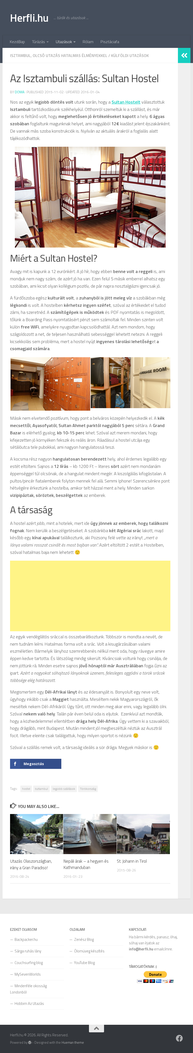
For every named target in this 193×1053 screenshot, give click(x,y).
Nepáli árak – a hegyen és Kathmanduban (86, 864)
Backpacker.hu (26, 939)
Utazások (64, 42)
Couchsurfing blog (29, 963)
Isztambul (41, 788)
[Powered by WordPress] (29, 1042)
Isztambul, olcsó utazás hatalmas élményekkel (58, 55)
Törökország (88, 788)
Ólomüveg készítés (89, 951)
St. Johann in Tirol (132, 861)
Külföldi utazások (130, 55)
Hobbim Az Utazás (29, 1003)
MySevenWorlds (28, 974)
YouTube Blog (84, 963)
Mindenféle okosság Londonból (28, 989)
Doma (19, 92)
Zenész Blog (84, 939)
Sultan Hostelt (126, 102)
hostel (26, 788)
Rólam (88, 42)
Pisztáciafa (110, 42)
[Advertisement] (90, 596)
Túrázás (38, 42)
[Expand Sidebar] (184, 55)
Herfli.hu (29, 17)
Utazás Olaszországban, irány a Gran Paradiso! (31, 864)
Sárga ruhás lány (28, 951)
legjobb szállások (64, 788)
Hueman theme (73, 1042)
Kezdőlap (17, 42)
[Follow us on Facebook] (179, 1038)
